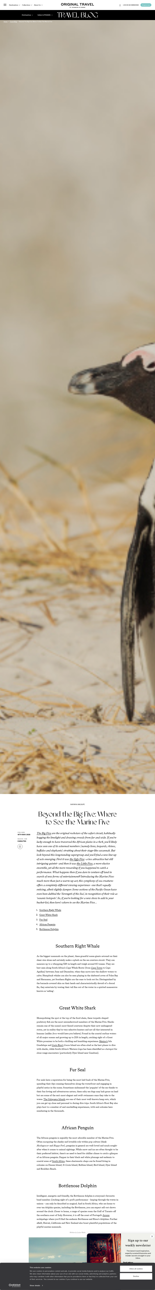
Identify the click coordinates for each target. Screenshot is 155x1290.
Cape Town (96, 967)
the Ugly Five (77, 859)
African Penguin (47, 924)
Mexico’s (103, 1041)
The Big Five (44, 833)
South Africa (58, 1161)
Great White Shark (48, 914)
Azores (106, 1215)
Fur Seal (43, 919)
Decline (136, 1276)
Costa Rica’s (57, 1045)
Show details (35, 1285)
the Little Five (84, 863)
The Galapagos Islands (54, 1099)
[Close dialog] (152, 1236)
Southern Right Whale (50, 910)
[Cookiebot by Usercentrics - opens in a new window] (15, 1285)
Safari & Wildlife (77, 804)
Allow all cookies (136, 1269)
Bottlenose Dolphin (49, 929)
